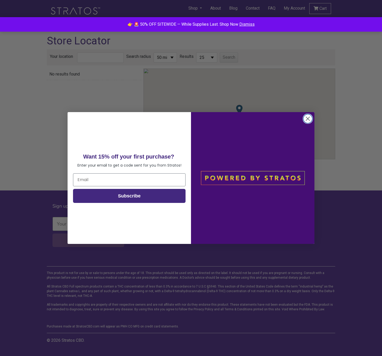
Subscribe (129, 195)
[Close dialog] (307, 118)
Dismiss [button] (247, 24)
